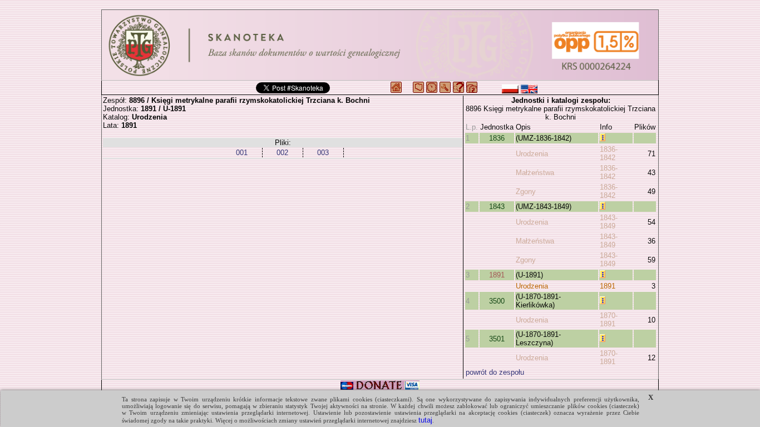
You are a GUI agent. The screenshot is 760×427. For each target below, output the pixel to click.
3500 (497, 301)
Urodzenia (532, 154)
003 (323, 152)
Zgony (526, 191)
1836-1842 (609, 153)
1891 (497, 275)
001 (242, 152)
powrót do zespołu (495, 372)
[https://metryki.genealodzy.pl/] (380, 45)
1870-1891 (609, 319)
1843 (497, 206)
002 (282, 152)
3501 (497, 339)
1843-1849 (609, 222)
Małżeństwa (535, 172)
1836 (497, 138)
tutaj (425, 420)
